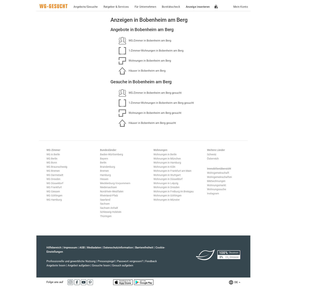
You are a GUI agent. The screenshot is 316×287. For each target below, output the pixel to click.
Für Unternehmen (145, 6)
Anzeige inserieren (198, 6)
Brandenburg (107, 166)
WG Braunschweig (56, 166)
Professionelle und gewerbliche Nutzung (70, 261)
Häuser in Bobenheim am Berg (146, 70)
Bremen (104, 170)
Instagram (213, 193)
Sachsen (105, 203)
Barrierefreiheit (144, 247)
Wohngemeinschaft (218, 172)
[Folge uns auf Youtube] (84, 282)
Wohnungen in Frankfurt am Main (172, 170)
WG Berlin (51, 158)
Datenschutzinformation (118, 247)
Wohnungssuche (216, 189)
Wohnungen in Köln (164, 166)
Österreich (213, 158)
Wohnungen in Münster (166, 199)
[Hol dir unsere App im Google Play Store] (144, 282)
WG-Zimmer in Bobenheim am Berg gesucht (155, 92)
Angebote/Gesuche (86, 6)
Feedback (151, 261)
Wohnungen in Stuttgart (167, 175)
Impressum (70, 247)
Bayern (104, 158)
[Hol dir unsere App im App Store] (123, 282)
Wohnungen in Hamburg (167, 162)
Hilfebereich (53, 247)
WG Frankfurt (54, 187)
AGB (82, 247)
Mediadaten (94, 247)
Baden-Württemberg (111, 154)
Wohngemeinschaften (219, 177)
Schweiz (211, 154)
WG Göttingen (54, 195)
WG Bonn (51, 162)
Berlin (103, 162)
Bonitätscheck (171, 6)
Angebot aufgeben (79, 265)
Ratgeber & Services (116, 6)
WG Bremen (53, 170)
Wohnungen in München (167, 158)
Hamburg (105, 175)
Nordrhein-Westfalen (111, 191)
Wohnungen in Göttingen (167, 195)
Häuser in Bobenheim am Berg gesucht (152, 123)
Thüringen (106, 216)
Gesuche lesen (101, 265)
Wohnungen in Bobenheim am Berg (149, 60)
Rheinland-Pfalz (109, 195)
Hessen (104, 179)
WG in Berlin (53, 154)
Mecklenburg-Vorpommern (115, 183)
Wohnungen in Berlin (165, 154)
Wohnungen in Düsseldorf (168, 179)
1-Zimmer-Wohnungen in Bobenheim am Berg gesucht (161, 102)
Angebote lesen (55, 265)
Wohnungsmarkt (216, 185)
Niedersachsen (108, 187)
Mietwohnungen (216, 181)
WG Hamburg (54, 199)
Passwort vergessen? (130, 261)
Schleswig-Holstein (110, 211)
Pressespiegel (106, 261)
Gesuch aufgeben (122, 265)
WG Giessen (53, 191)
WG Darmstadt (54, 175)
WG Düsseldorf (54, 183)
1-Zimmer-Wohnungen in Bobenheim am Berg (155, 50)
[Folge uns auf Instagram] (70, 282)
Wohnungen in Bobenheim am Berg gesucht (154, 113)
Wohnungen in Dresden (166, 187)
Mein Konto (240, 6)
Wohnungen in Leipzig (165, 183)
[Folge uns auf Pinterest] (90, 282)
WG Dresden (53, 179)
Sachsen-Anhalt (109, 207)
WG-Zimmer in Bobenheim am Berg (149, 40)
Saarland (105, 199)
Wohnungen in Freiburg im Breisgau (173, 191)
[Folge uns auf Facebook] (77, 282)
